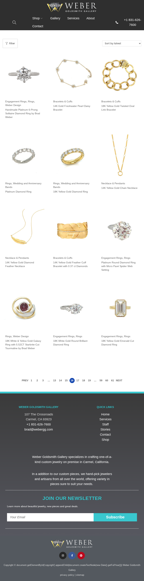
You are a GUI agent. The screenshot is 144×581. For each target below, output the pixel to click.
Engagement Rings (16, 101)
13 (54, 380)
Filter (12, 43)
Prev (25, 380)
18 (83, 380)
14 (60, 380)
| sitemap (79, 575)
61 (112, 380)
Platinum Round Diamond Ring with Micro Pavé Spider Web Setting (118, 266)
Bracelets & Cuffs (62, 101)
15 (66, 380)
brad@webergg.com (38, 429)
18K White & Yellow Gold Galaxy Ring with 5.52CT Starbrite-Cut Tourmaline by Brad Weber (23, 344)
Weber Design (13, 105)
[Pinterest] (81, 555)
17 (77, 380)
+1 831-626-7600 (39, 424)
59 (101, 380)
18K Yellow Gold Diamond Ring (70, 191)
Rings (31, 101)
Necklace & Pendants (113, 183)
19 (89, 380)
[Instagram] (63, 555)
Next (119, 380)
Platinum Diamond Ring (18, 191)
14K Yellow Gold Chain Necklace (119, 188)
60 (106, 380)
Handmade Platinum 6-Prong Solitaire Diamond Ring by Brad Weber (22, 113)
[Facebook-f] (72, 555)
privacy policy (67, 575)
